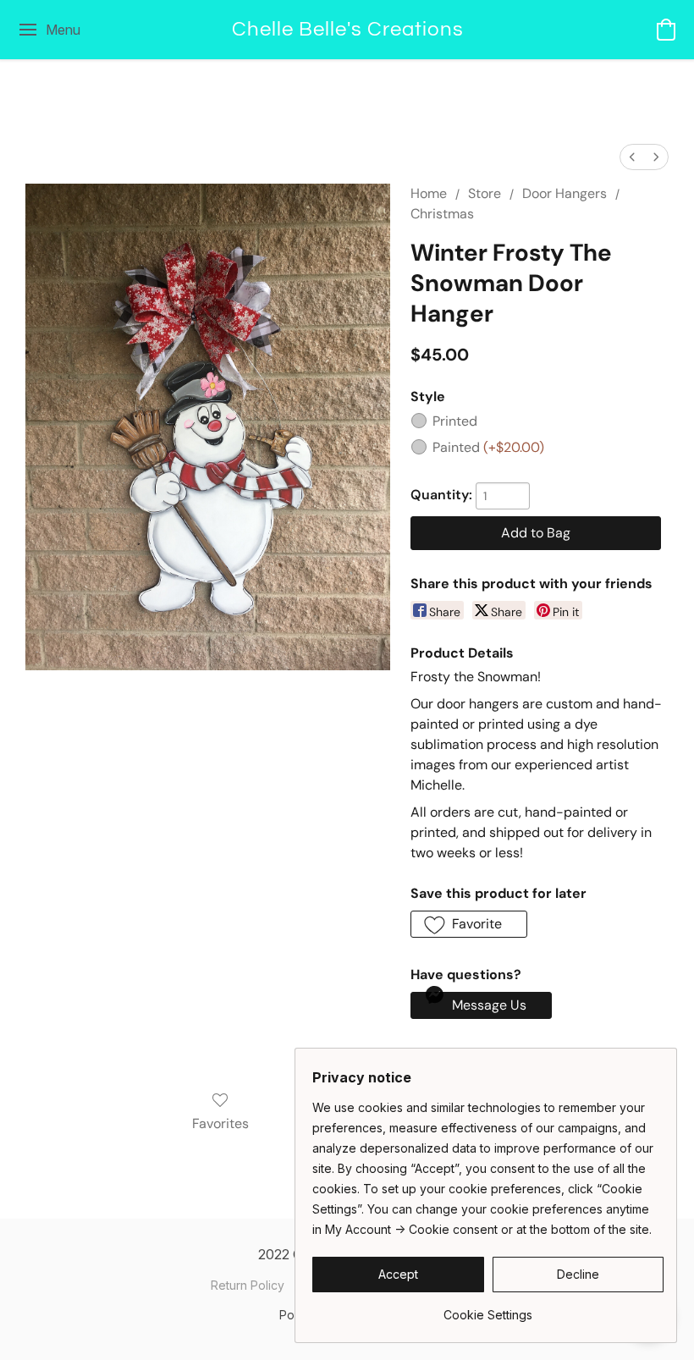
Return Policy (247, 1285)
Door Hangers (564, 193)
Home (428, 193)
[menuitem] (632, 157)
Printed (454, 421)
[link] (488, 1308)
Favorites (220, 1123)
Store (484, 193)
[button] (347, 29)
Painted (488, 447)
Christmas (442, 214)
